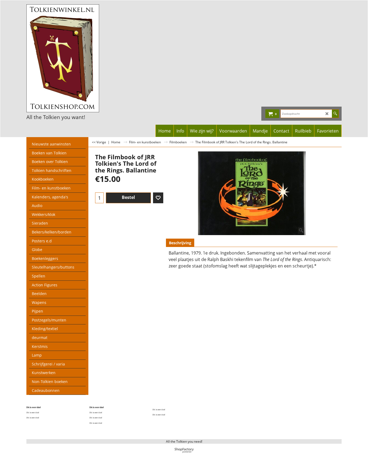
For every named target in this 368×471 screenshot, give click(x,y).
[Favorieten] (158, 198)
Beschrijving (180, 242)
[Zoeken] (335, 114)
